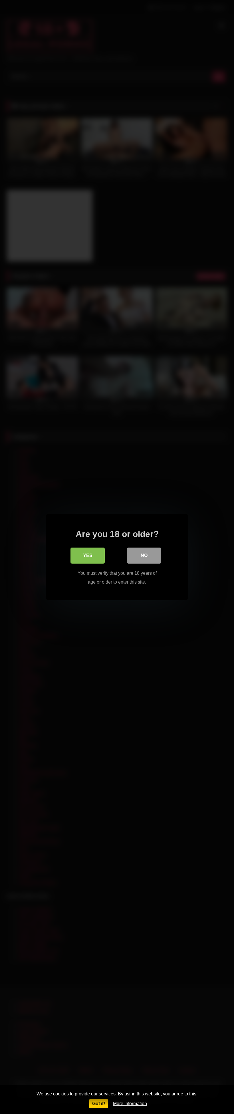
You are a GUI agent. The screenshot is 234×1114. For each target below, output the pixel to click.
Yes (87, 555)
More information (130, 1103)
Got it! (98, 1103)
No (144, 555)
